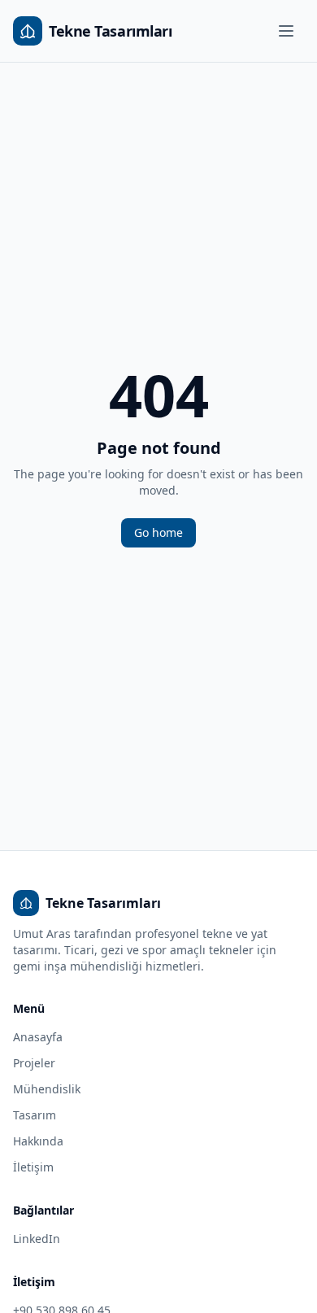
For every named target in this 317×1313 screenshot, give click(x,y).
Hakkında (38, 1141)
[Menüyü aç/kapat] (286, 31)
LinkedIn (36, 1238)
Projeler (34, 1063)
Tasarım (34, 1115)
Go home (158, 532)
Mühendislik (46, 1089)
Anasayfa (38, 1037)
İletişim (33, 1167)
